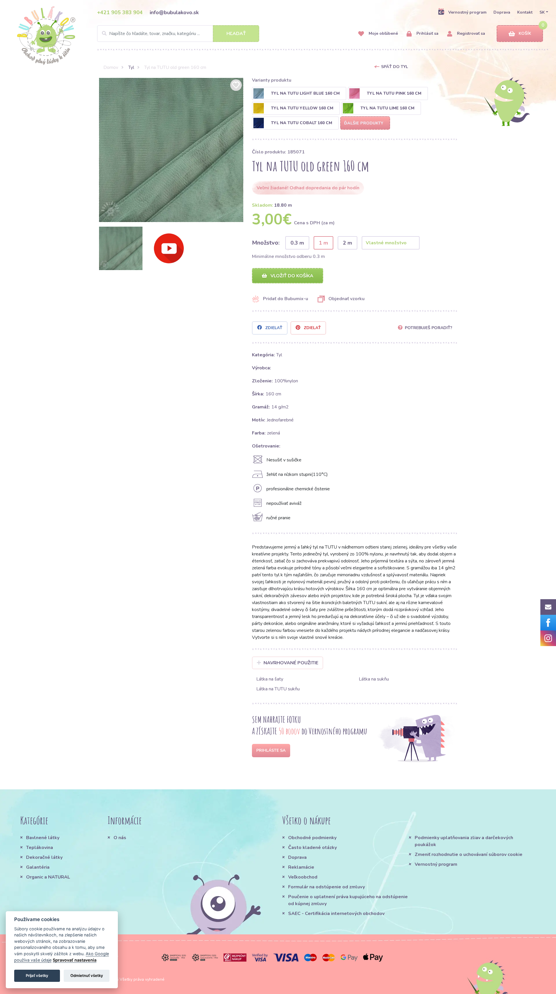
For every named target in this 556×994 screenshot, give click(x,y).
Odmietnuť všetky (86, 975)
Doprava (501, 12)
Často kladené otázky (312, 847)
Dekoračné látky (44, 857)
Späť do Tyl (394, 66)
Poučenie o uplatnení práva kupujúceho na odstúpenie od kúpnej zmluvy (348, 900)
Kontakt (525, 12)
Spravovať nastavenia (74, 960)
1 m (323, 242)
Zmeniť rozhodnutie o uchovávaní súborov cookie (468, 854)
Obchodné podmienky (312, 838)
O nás (120, 838)
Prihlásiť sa (426, 33)
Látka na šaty (269, 679)
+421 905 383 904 (120, 12)
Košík (525, 33)
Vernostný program (467, 12)
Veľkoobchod (302, 877)
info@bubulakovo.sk (174, 12)
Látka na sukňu (374, 679)
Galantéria (38, 867)
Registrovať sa (470, 33)
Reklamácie (301, 867)
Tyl (131, 67)
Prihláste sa (271, 750)
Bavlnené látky (42, 838)
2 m (347, 242)
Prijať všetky (37, 975)
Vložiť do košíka (291, 276)
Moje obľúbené (382, 33)
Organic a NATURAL (48, 877)
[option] (171, 150)
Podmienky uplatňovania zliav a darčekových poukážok (464, 841)
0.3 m (297, 242)
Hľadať (236, 33)
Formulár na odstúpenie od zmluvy (326, 887)
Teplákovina (39, 847)
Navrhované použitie (291, 663)
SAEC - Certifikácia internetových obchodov (336, 913)
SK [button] (542, 12)
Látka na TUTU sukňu (278, 689)
